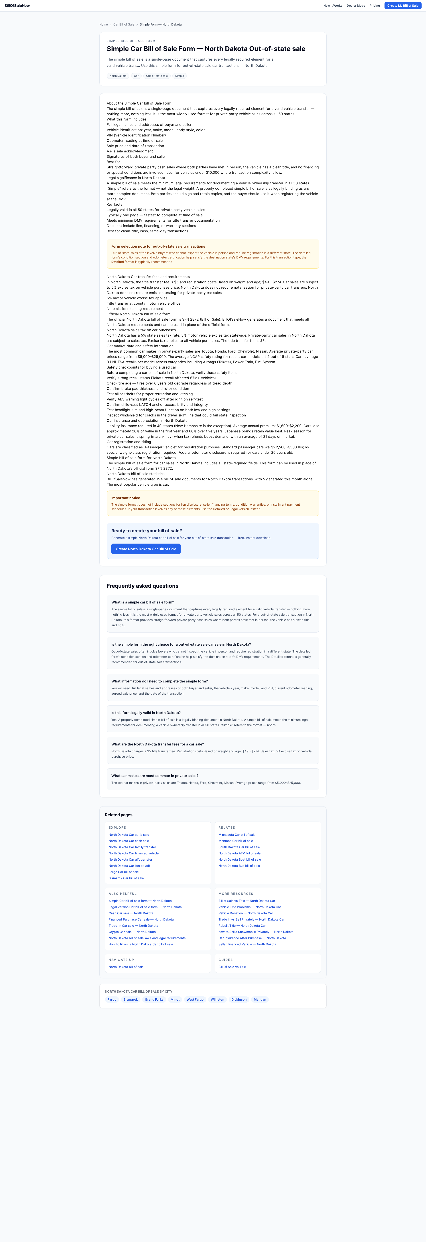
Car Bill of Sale (123, 24)
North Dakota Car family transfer (132, 847)
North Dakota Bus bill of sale (239, 865)
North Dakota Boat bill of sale (240, 859)
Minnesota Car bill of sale (237, 834)
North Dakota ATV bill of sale (239, 853)
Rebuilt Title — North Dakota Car (242, 925)
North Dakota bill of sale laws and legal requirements (147, 938)
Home (103, 24)
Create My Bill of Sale (402, 5)
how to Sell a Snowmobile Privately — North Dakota (256, 932)
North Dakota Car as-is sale (129, 834)
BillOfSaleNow (17, 5)
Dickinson (239, 999)
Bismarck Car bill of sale (126, 878)
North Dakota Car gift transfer (130, 859)
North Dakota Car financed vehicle (134, 853)
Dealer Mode (356, 5)
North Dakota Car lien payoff (129, 865)
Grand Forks (154, 999)
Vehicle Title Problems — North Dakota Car (250, 907)
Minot (175, 999)
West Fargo (195, 999)
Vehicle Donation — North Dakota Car (246, 913)
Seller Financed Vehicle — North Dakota (247, 944)
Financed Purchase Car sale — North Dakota (141, 919)
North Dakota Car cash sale (129, 841)
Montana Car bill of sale (236, 841)
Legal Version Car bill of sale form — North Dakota (145, 907)
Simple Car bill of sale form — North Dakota (140, 901)
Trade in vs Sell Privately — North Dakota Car (251, 919)
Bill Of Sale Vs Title (232, 967)
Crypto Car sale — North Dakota (132, 932)
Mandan (260, 999)
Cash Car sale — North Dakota (131, 913)
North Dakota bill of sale (126, 967)
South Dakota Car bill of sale (239, 847)
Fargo (112, 999)
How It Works (332, 5)
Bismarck (131, 999)
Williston (217, 999)
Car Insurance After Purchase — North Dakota (252, 938)
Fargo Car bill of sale (124, 872)
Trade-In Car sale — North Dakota (133, 925)
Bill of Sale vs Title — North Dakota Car (247, 901)
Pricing (375, 5)
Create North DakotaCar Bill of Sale (146, 549)
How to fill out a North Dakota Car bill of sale (141, 944)
